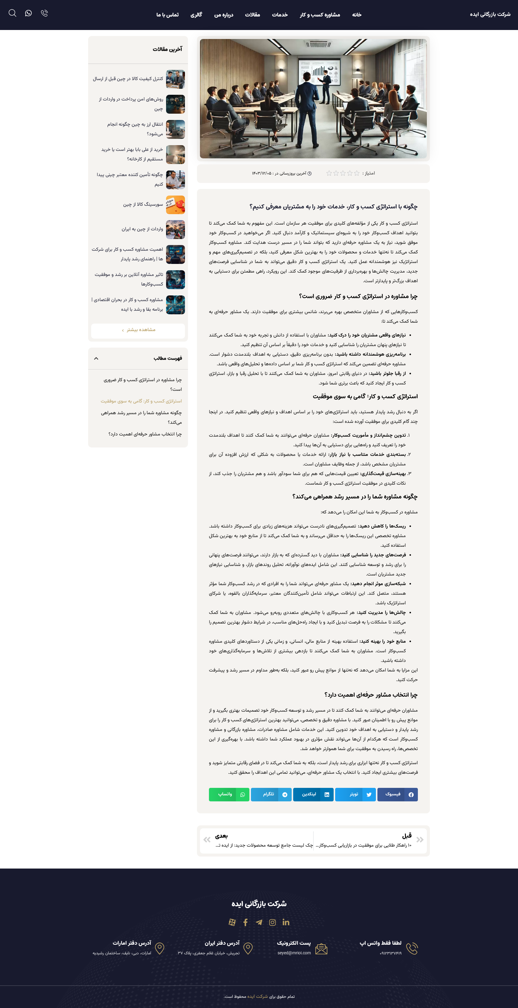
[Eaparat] (232, 922)
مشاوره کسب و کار (320, 14)
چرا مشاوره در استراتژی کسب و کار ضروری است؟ (143, 384)
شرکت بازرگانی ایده (490, 14)
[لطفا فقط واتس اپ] (412, 948)
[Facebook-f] (245, 922)
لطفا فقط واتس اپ (381, 943)
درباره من (223, 14)
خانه (357, 14)
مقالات (252, 14)
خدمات (280, 14)
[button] (397, 794)
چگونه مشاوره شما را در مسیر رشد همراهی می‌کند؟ (141, 417)
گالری (196, 14)
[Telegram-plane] (259, 922)
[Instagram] (272, 922)
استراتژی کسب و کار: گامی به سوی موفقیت (141, 401)
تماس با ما (167, 14)
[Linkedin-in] (286, 922)
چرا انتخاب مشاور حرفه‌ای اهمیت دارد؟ (145, 434)
